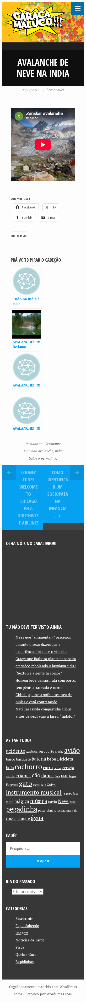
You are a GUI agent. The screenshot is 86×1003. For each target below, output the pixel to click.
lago (75, 793)
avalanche (45, 451)
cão (36, 775)
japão (67, 793)
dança (47, 775)
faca (57, 776)
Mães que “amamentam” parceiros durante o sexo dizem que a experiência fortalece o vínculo (43, 644)
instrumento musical (34, 792)
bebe (51, 759)
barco (10, 759)
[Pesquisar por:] (43, 848)
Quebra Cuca (26, 954)
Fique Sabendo (27, 925)
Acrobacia (32, 751)
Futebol (12, 784)
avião (72, 750)
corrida (10, 776)
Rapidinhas (25, 961)
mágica (21, 801)
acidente (15, 751)
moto (9, 802)
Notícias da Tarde (30, 940)
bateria (39, 759)
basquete (23, 759)
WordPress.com (59, 993)
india (59, 451)
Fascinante (52, 443)
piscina (59, 810)
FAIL (64, 776)
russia (11, 818)
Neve (63, 801)
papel (73, 802)
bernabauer (55, 89)
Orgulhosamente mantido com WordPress (43, 986)
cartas (57, 768)
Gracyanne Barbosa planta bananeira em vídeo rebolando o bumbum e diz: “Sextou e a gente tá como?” (46, 665)
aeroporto (46, 751)
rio (75, 810)
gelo (43, 785)
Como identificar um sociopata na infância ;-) (57, 494)
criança (23, 775)
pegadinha (21, 809)
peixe (42, 810)
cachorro (28, 766)
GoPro (51, 785)
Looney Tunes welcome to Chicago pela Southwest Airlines (28, 497)
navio (52, 801)
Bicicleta (65, 759)
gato (25, 783)
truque (23, 818)
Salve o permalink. (43, 458)
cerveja (68, 768)
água (37, 818)
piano (50, 810)
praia (69, 810)
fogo (72, 776)
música (38, 800)
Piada (20, 947)
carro (48, 767)
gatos (36, 785)
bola (10, 767)
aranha (59, 751)
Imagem (22, 932)
